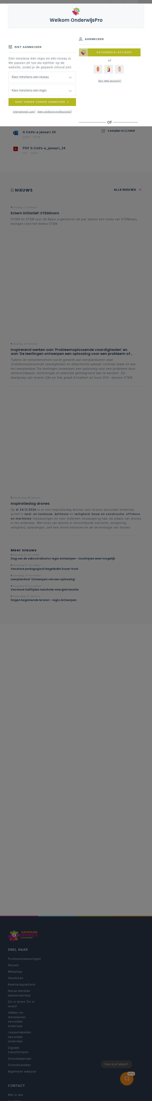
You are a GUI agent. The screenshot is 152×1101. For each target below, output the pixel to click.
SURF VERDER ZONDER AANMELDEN (40, 102)
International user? (24, 111)
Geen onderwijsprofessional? (54, 111)
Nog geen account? (109, 80)
